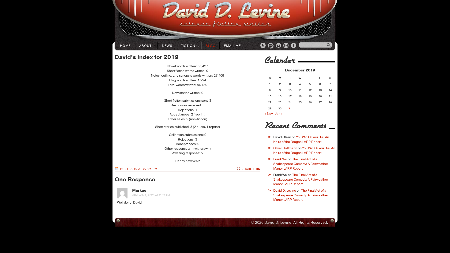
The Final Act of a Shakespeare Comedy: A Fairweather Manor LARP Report (300, 164)
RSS (263, 46)
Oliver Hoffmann (285, 148)
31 (290, 108)
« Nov (269, 114)
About (143, 46)
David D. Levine (284, 190)
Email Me (232, 46)
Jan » (278, 114)
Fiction (186, 46)
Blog (210, 46)
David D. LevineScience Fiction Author (226, 14)
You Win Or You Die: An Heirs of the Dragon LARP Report (301, 139)
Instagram (286, 46)
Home (125, 46)
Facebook (294, 46)
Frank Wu (280, 159)
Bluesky (279, 46)
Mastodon (271, 46)
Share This (251, 168)
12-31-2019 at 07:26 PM (139, 169)
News (167, 46)
